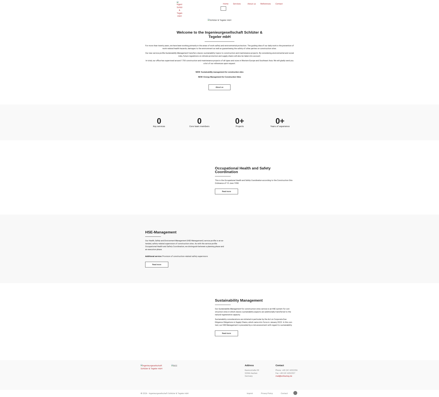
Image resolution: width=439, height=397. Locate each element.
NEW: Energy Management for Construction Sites (219, 77)
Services (237, 4)
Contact (279, 4)
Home (225, 4)
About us (252, 4)
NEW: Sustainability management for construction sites (220, 72)
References (265, 4)
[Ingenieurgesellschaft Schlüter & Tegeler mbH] (179, 9)
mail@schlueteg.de (284, 376)
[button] (2, 20)
